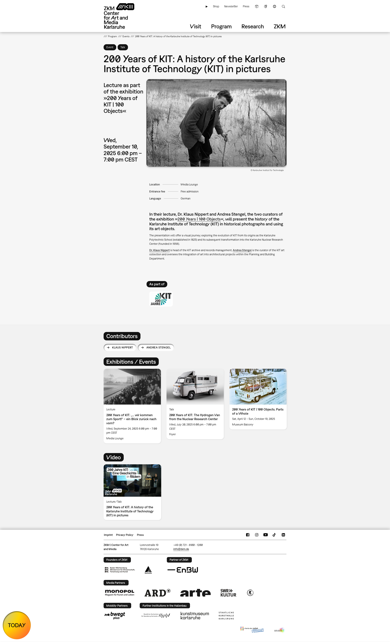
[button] (216, 123)
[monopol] (119, 592)
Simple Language (257, 6)
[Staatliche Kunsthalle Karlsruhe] (226, 615)
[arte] (195, 592)
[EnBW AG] (182, 570)
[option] (132, 406)
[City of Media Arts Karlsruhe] (280, 630)
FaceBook (248, 535)
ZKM (280, 26)
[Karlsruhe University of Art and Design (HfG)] (155, 616)
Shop (216, 6)
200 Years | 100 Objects (199, 219)
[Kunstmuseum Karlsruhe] (195, 615)
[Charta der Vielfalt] (252, 630)
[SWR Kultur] (228, 593)
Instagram (257, 535)
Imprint (108, 534)
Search (283, 6)
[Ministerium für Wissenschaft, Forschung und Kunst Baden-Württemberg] (119, 570)
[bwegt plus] (114, 615)
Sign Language (265, 6)
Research (252, 26)
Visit (195, 26)
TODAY (17, 625)
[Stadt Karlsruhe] (148, 570)
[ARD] (157, 593)
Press (246, 6)
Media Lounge (189, 184)
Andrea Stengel (242, 250)
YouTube (265, 535)
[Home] (123, 16)
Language (274, 6)
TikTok (274, 535)
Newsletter (231, 6)
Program (221, 26)
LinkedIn (283, 535)
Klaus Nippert (122, 347)
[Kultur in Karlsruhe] (250, 593)
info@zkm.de (181, 549)
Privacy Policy (124, 534)
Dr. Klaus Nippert (159, 250)
